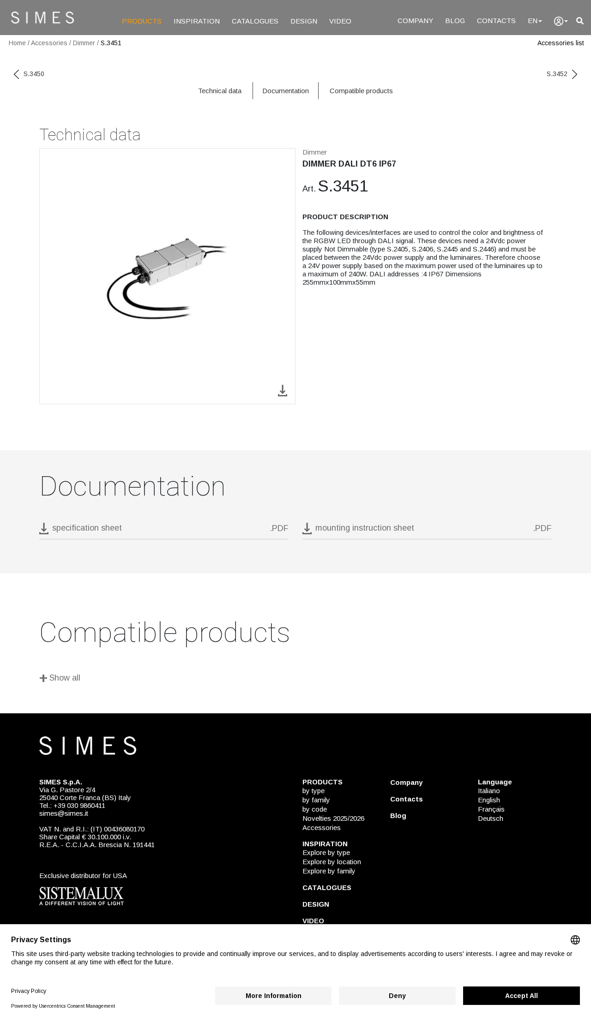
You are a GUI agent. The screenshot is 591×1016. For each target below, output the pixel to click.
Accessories (49, 43)
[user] (561, 21)
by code (314, 809)
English (489, 800)
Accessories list (560, 43)
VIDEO (340, 21)
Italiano (489, 791)
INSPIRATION (197, 21)
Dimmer (84, 43)
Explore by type (326, 852)
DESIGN (303, 21)
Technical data (219, 91)
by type (313, 791)
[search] (580, 21)
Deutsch (490, 818)
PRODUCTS (142, 21)
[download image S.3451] (282, 390)
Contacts (406, 799)
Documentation (285, 91)
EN (532, 20)
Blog (398, 815)
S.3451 (111, 43)
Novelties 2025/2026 (333, 818)
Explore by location (331, 862)
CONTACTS (496, 20)
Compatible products (361, 91)
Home (17, 43)
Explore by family (329, 871)
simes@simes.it (63, 813)
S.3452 (557, 74)
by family (316, 800)
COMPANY (415, 20)
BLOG (455, 20)
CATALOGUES (255, 21)
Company (406, 782)
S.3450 (34, 74)
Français (491, 809)
